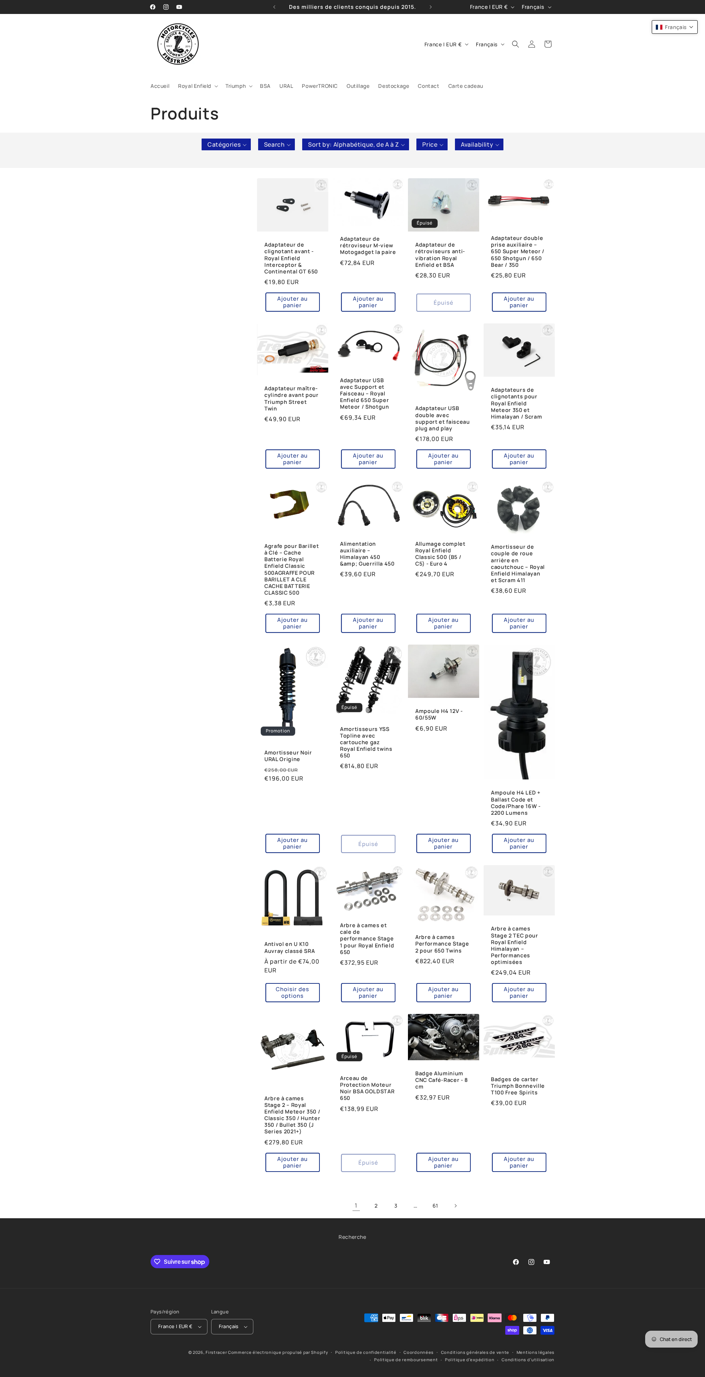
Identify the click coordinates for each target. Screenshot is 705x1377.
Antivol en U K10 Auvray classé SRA (289, 947)
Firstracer (216, 1352)
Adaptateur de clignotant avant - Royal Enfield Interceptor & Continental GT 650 (291, 258)
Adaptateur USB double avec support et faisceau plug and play (442, 418)
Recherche (352, 1236)
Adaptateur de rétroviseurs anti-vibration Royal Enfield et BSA (440, 254)
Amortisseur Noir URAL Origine (288, 756)
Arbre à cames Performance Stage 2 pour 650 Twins (442, 944)
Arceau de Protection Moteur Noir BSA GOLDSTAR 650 (367, 1088)
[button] (197, 86)
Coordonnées (419, 1352)
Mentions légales (535, 1352)
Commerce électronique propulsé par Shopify (278, 1352)
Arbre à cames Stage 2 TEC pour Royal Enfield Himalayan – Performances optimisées (514, 945)
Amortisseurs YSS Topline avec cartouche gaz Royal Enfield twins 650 (366, 742)
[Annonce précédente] (274, 7)
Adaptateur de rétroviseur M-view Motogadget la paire (368, 245)
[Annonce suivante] (431, 7)
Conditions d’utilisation (528, 1360)
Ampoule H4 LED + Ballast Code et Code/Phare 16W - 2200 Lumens (516, 803)
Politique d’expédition (469, 1360)
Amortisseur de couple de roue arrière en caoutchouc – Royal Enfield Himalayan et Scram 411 (518, 564)
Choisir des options (292, 992)
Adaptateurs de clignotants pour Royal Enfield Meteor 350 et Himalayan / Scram (516, 403)
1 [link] (356, 1205)
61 (435, 1205)
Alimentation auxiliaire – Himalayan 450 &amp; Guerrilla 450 (367, 554)
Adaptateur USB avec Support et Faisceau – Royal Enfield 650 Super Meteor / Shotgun (364, 393)
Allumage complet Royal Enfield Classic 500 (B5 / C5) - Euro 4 (440, 554)
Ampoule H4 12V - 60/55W (439, 714)
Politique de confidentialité (366, 1352)
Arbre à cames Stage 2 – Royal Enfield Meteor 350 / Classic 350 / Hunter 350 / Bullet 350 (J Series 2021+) (292, 1115)
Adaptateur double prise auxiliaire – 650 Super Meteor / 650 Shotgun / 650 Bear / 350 (518, 251)
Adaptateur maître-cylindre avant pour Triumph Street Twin (291, 398)
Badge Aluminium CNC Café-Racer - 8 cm (441, 1080)
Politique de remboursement (406, 1360)
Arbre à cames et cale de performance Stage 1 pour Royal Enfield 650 (367, 938)
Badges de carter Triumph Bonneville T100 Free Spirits (518, 1086)
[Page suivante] (455, 1206)
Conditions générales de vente (475, 1352)
